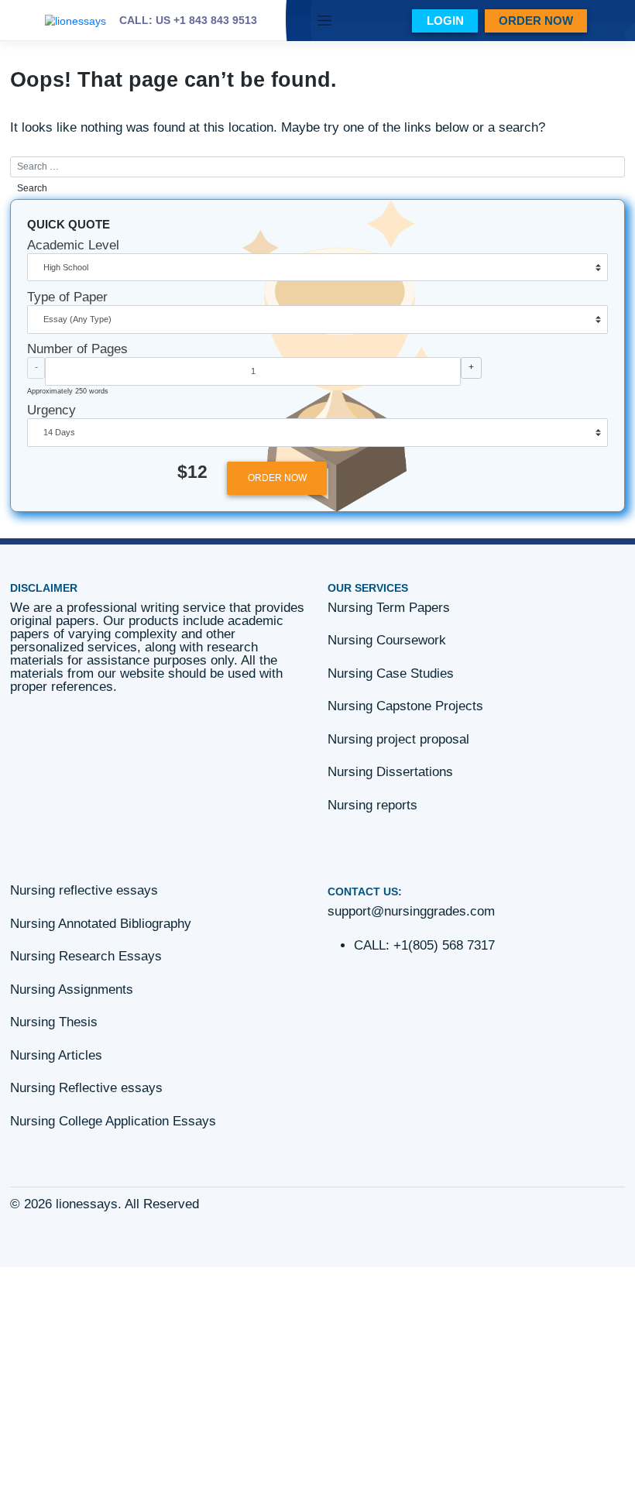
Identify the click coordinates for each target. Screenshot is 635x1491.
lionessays (87, 1204)
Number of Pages (77, 349)
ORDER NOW (536, 20)
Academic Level (73, 245)
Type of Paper (67, 297)
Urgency (51, 410)
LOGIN (445, 20)
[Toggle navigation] (325, 20)
